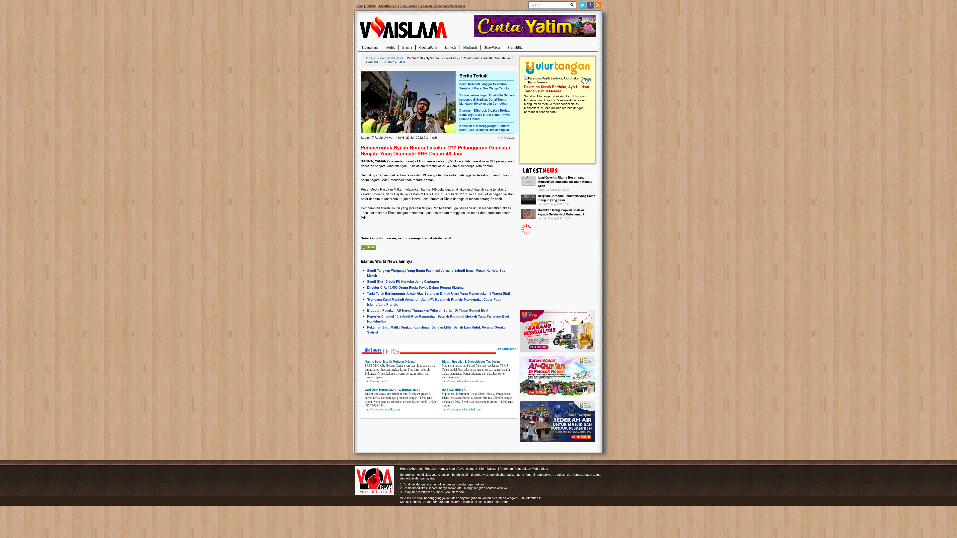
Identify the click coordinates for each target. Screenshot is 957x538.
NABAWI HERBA (454, 389)
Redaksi (371, 6)
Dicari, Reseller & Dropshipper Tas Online (471, 361)
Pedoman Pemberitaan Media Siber (442, 6)
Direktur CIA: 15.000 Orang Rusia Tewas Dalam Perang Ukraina (415, 287)
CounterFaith (428, 47)
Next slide (587, 81)
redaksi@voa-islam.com (460, 502)
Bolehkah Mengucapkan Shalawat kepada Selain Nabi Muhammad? (562, 212)
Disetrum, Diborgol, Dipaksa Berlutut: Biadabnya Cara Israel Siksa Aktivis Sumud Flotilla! (485, 114)
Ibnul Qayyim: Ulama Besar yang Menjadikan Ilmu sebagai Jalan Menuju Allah (565, 181)
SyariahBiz (515, 47)
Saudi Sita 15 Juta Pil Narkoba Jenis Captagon (403, 281)
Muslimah (470, 47)
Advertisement (388, 6)
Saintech (450, 47)
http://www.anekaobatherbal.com (461, 409)
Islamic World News (390, 58)
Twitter (583, 5)
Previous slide (582, 81)
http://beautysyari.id (376, 381)
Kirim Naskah (408, 6)
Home (359, 6)
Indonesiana (370, 47)
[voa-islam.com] (403, 29)
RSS (598, 5)
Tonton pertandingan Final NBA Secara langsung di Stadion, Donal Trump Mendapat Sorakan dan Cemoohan (486, 99)
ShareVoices (492, 47)
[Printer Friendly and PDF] (368, 247)
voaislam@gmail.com (493, 502)
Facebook (590, 5)
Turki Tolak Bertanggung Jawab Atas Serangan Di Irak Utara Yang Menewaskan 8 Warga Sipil (438, 293)
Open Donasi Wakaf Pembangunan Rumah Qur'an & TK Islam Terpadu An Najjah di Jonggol (556, 95)
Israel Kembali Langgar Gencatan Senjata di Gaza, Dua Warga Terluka (484, 86)
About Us (416, 469)
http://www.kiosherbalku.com (382, 409)
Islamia (407, 47)
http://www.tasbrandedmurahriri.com (463, 381)
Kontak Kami (447, 469)
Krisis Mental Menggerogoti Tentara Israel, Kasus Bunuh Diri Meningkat (484, 128)
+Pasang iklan (506, 348)
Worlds (390, 47)
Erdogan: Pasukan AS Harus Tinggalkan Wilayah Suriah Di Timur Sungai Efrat (427, 310)
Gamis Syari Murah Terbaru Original (390, 361)
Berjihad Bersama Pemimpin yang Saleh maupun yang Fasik (566, 198)
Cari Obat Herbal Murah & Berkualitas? (392, 389)
